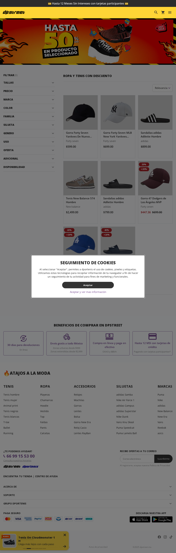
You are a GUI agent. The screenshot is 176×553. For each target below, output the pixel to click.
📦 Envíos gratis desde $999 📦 (88, 3)
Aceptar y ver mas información (88, 292)
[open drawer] (169, 12)
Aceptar (88, 284)
